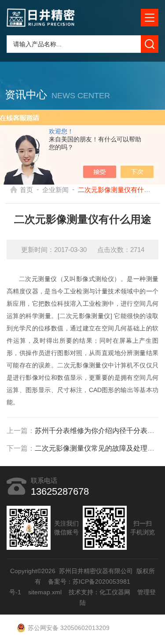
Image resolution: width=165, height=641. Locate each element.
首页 (26, 189)
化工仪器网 (114, 592)
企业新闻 (55, 189)
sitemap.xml (45, 592)
